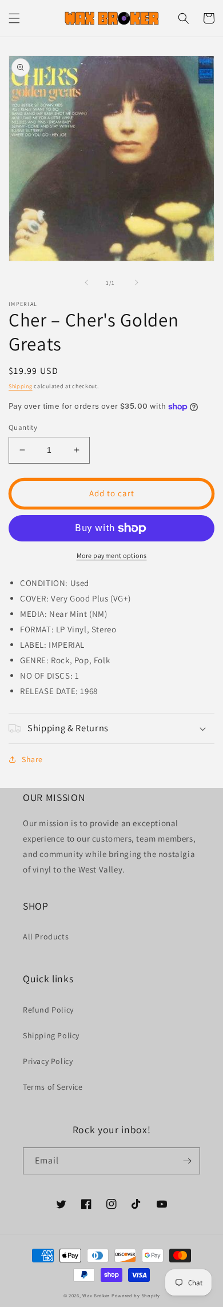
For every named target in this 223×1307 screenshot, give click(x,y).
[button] (14, 18)
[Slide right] (136, 282)
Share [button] (32, 759)
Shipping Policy (51, 1035)
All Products (46, 936)
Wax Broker (96, 1295)
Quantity (23, 427)
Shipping (21, 386)
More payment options (112, 555)
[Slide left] (86, 282)
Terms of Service (53, 1087)
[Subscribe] (187, 1160)
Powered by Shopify (136, 1295)
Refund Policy (48, 1010)
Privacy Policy (48, 1061)
